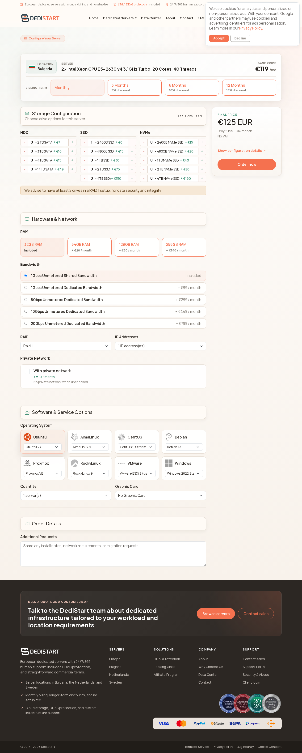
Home (94, 18)
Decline (240, 38)
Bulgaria (115, 666)
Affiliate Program (167, 674)
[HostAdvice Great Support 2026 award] (257, 703)
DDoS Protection (167, 659)
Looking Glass (165, 666)
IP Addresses (126, 337)
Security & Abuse (256, 674)
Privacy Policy (223, 746)
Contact (186, 18)
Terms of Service (197, 746)
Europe (115, 659)
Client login (251, 682)
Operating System (36, 425)
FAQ (201, 18)
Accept (219, 38)
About (170, 18)
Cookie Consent (270, 746)
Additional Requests (38, 536)
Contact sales (255, 613)
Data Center (151, 18)
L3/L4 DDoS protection (132, 4)
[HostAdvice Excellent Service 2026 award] (243, 703)
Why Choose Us (210, 666)
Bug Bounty (245, 746)
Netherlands (119, 674)
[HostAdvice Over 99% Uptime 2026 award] (228, 703)
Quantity (28, 486)
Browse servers (216, 613)
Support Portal (254, 666)
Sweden (115, 682)
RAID (24, 337)
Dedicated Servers (118, 18)
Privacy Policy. (251, 28)
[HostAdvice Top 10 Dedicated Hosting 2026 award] (271, 703)
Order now (247, 164)
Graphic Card (126, 486)
